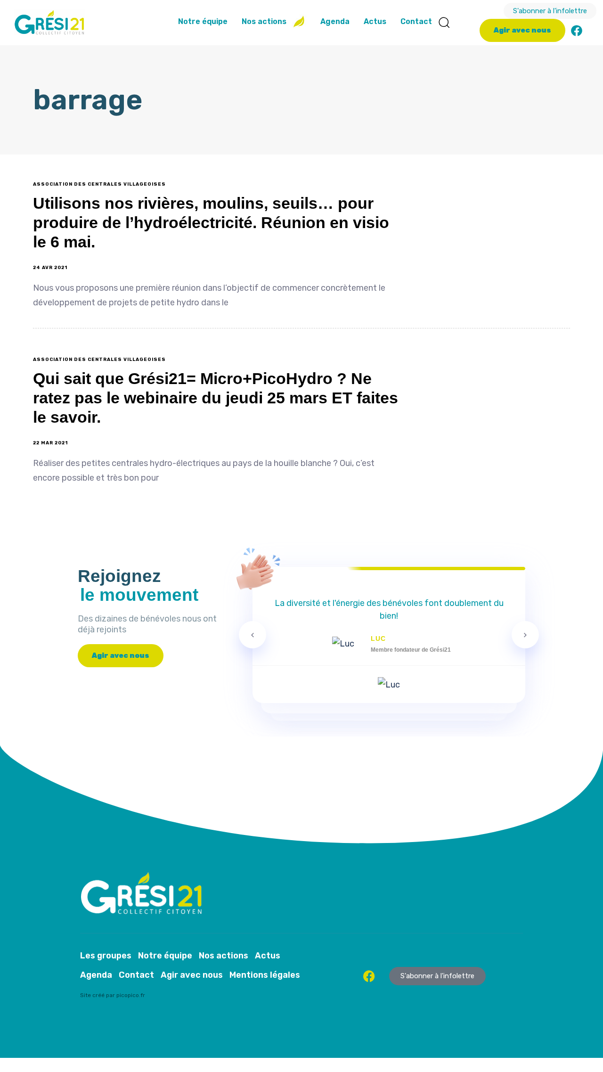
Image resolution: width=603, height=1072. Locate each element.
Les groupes (105, 955)
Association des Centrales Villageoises (99, 184)
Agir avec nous (192, 975)
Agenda (335, 21)
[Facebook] (576, 30)
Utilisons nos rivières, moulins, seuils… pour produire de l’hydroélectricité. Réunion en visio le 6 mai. (211, 222)
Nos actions (264, 21)
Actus (375, 21)
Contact (416, 21)
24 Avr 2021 (50, 267)
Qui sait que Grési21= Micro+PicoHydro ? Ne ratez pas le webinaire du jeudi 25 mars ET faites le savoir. (215, 397)
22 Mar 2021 (50, 443)
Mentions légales (264, 975)
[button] (443, 22)
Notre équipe (203, 21)
